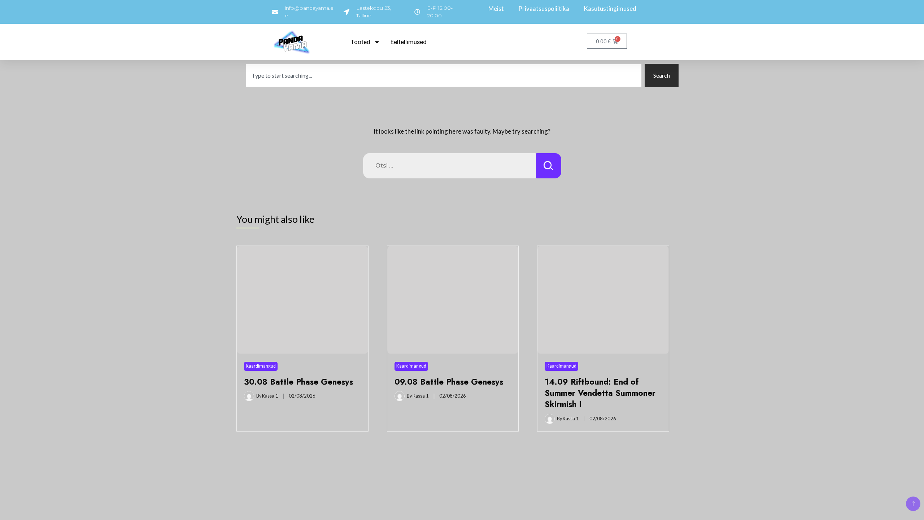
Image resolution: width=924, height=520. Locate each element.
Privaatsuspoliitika (543, 8)
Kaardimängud (261, 366)
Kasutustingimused (610, 8)
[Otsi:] (449, 165)
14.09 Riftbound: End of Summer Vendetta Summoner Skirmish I (600, 393)
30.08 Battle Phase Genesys (298, 381)
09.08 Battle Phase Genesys (449, 381)
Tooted (360, 42)
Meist (496, 8)
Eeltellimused (409, 42)
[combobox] (443, 75)
